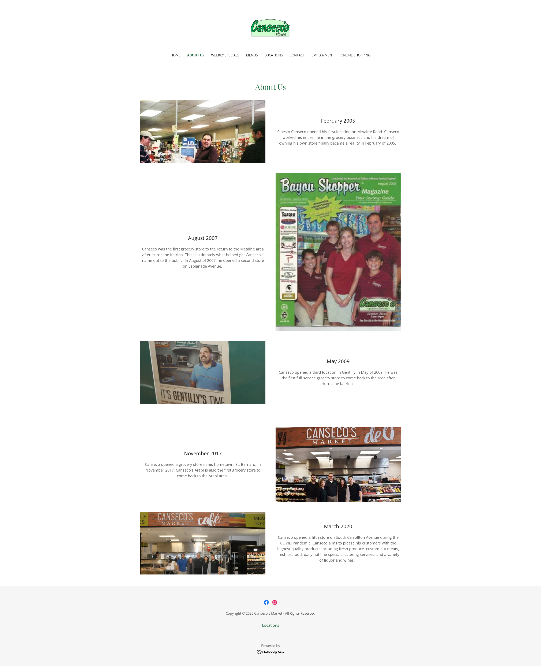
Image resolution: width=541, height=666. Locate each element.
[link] (270, 29)
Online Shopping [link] (356, 55)
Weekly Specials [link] (225, 55)
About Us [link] (195, 55)
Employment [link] (322, 55)
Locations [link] (274, 55)
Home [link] (175, 55)
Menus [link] (252, 55)
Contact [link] (297, 55)
